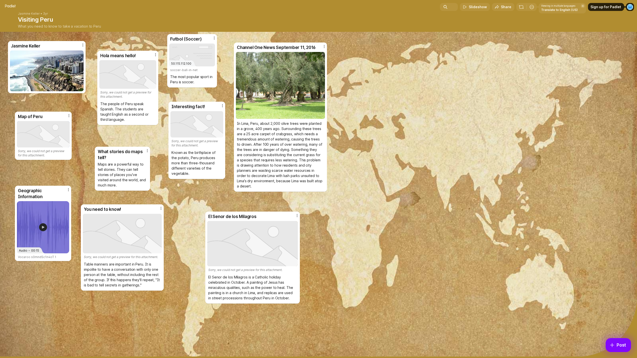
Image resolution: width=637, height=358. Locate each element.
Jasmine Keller (29, 13)
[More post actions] (68, 189)
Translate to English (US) (559, 10)
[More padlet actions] (532, 7)
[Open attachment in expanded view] (280, 85)
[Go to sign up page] (630, 7)
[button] (43, 227)
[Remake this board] (521, 7)
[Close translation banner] (583, 6)
